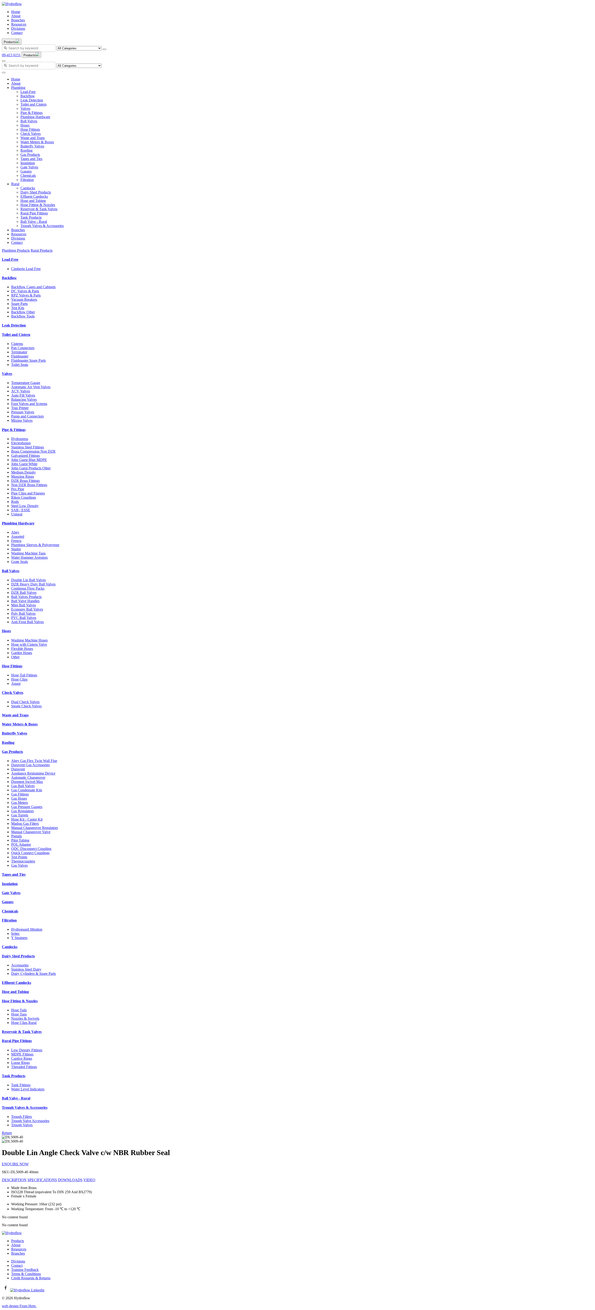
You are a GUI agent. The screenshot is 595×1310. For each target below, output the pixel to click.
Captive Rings (21, 1058)
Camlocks (27, 188)
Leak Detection (31, 100)
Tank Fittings (20, 1085)
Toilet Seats (19, 365)
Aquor (16, 683)
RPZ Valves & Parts (26, 295)
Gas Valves (19, 865)
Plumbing (18, 88)
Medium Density (23, 472)
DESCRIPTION (14, 1180)
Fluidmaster (19, 356)
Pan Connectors (22, 348)
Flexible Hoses (22, 649)
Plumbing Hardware (35, 117)
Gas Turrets (19, 815)
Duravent (18, 769)
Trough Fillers (21, 1117)
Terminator (19, 352)
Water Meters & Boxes (37, 142)
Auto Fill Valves (23, 395)
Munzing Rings (22, 476)
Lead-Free (28, 92)
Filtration (27, 180)
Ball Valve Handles (25, 601)
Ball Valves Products (26, 597)
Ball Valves (28, 121)
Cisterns (17, 344)
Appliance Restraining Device (33, 773)
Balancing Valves (24, 399)
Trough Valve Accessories (30, 1121)
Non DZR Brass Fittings (29, 485)
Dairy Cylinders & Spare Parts (33, 974)
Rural (15, 184)
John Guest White (24, 464)
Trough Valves (22, 1125)
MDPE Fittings (22, 1054)
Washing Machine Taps (28, 553)
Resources (18, 24)
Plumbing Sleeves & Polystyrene (35, 545)
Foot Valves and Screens (29, 404)
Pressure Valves (22, 412)
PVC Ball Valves (23, 618)
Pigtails (16, 836)
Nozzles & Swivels (25, 1018)
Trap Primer (20, 408)
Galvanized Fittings (25, 456)
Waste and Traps (32, 138)
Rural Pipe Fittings (34, 213)
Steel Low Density (25, 506)
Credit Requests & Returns (30, 1278)
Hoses (25, 125)
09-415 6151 (11, 55)
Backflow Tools (23, 316)
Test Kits (17, 308)
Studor (16, 549)
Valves (25, 108)
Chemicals (28, 175)
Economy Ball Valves (27, 609)
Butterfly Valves (32, 146)
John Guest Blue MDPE (29, 460)
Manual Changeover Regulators (34, 828)
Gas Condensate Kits (26, 790)
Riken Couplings (23, 497)
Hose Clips (19, 679)
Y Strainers (19, 938)
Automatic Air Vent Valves (30, 387)
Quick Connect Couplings (30, 853)
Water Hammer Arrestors (29, 557)
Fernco (16, 541)
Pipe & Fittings (31, 113)
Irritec (15, 934)
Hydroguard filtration (26, 929)
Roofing (26, 150)
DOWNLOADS (70, 1180)
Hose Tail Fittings (24, 675)
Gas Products (30, 155)
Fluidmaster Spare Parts (28, 360)
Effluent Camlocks (34, 196)
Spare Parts (19, 304)
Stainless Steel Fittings (27, 447)
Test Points (19, 857)
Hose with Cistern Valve (29, 644)
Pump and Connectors (27, 416)
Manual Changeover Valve (30, 832)
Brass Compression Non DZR (33, 451)
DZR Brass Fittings (25, 481)
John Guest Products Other (31, 468)
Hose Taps (19, 1014)
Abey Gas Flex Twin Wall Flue (34, 761)
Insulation (27, 163)
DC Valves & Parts (25, 291)
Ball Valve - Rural (33, 222)
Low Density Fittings (26, 1050)
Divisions (18, 28)
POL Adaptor (21, 844)
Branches (18, 20)
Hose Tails (19, 1010)
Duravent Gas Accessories (30, 765)
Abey (15, 532)
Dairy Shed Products (35, 192)
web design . (19, 1306)
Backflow (27, 96)
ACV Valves (20, 391)
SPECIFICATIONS (42, 1180)
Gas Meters (19, 803)
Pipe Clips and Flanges (28, 493)
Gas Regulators (22, 811)
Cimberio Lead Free (26, 269)
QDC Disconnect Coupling (31, 849)
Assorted (17, 536)
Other (15, 657)
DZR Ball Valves (23, 593)
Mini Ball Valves (23, 605)
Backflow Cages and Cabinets (33, 287)
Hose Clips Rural (23, 1023)
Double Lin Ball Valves (28, 580)
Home (15, 12)
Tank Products (31, 217)
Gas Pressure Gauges (26, 807)
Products (17, 1241)
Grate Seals (19, 562)
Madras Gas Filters (25, 823)
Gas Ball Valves (23, 786)
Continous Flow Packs (27, 588)
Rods (15, 502)
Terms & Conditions (26, 1274)
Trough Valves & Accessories (42, 226)
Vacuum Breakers (24, 299)
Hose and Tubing (33, 201)
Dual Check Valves (25, 702)
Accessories (20, 965)
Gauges (26, 171)
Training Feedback (25, 1270)
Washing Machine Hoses (29, 640)
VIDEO (89, 1180)
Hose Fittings (30, 129)
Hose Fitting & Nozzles (37, 205)
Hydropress (19, 439)
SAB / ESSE (20, 510)
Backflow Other (23, 312)
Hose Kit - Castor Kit (27, 819)
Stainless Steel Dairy (26, 969)
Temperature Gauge (25, 383)
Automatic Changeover (28, 777)
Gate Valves (29, 167)
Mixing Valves (22, 420)
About (15, 16)
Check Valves (30, 134)
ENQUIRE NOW (15, 1164)
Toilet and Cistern (33, 104)
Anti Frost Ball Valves (27, 622)
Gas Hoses (19, 798)
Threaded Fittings (24, 1067)
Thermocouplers (23, 861)
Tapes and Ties (31, 159)
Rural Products (42, 250)
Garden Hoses (21, 653)
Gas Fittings (20, 794)
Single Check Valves (26, 706)
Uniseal (16, 514)
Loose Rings (20, 1063)
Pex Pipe (17, 489)
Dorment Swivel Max (27, 782)
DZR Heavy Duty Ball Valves (33, 584)
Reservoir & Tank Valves (38, 209)
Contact (17, 33)
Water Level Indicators (27, 1089)
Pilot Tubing (20, 840)
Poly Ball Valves (23, 613)
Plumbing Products (16, 250)
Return (7, 1133)
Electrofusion (21, 443)
